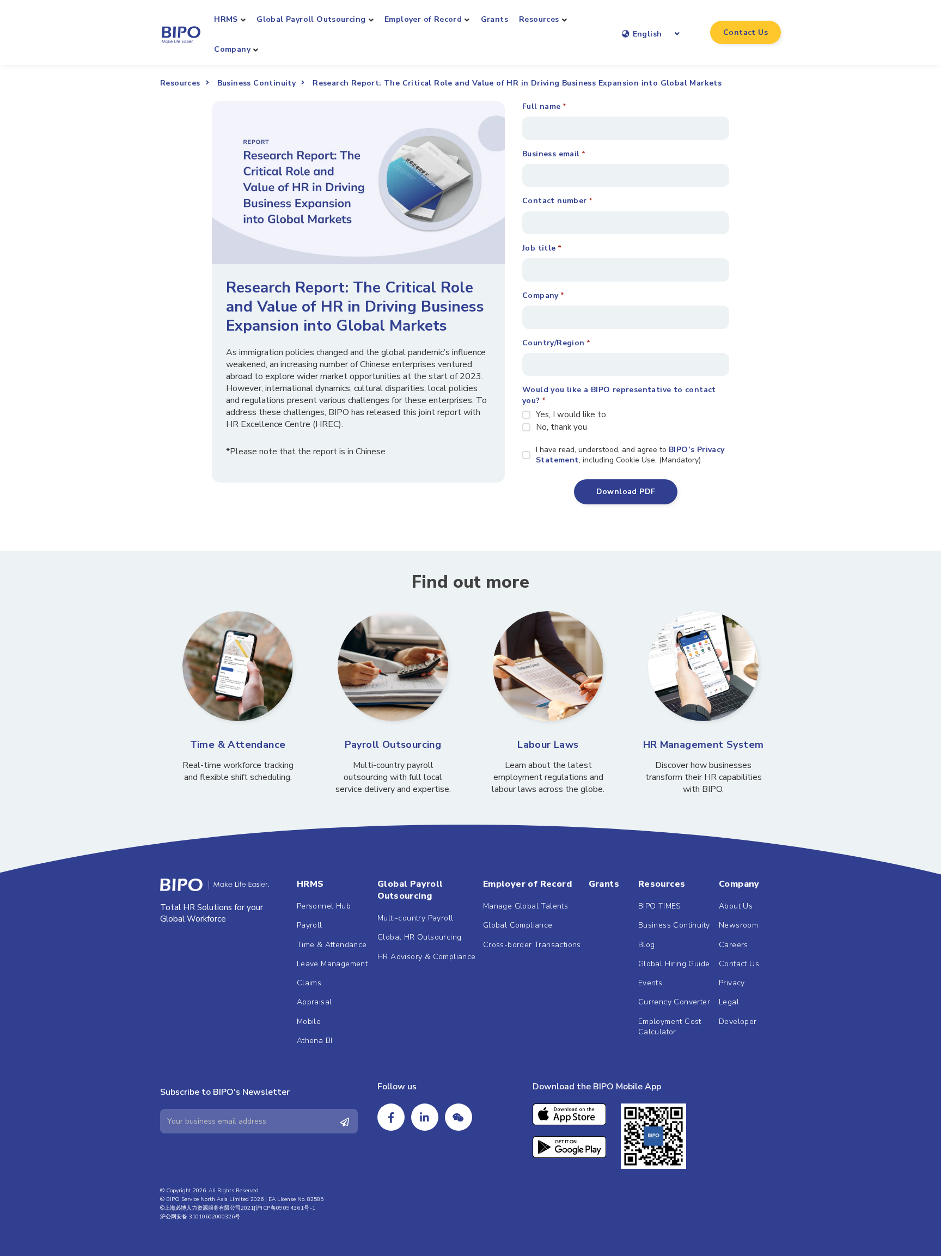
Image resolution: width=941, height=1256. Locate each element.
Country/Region (556, 343)
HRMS (226, 19)
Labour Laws (547, 744)
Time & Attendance (238, 744)
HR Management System (703, 744)
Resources (539, 19)
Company (232, 49)
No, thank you (561, 427)
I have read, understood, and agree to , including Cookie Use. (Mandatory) (630, 454)
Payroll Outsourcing (393, 744)
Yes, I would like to (571, 415)
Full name (544, 106)
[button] (745, 32)
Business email (553, 154)
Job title (541, 248)
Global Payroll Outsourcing (310, 19)
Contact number (557, 201)
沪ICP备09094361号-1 (285, 1208)
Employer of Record (423, 19)
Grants (494, 19)
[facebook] (391, 1117)
